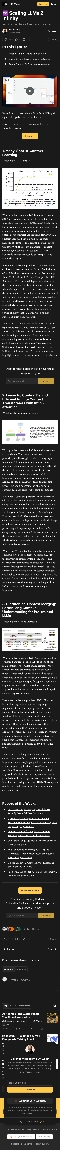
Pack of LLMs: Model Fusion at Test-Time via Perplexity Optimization (32, 874)
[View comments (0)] (17, 39)
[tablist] (15, 969)
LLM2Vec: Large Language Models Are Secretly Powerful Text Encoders (29, 811)
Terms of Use (46, 1107)
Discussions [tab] (24, 1005)
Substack (15, 1143)
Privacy (27, 1129)
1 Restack (36, 929)
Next (50, 949)
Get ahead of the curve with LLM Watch (22, 1021)
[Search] (55, 1006)
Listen (54, 31)
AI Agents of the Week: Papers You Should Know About (21, 1015)
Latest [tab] (13, 1005)
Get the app (44, 1136)
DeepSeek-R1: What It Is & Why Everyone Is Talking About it (21, 1037)
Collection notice (49, 1129)
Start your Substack (22, 1136)
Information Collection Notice (39, 1110)
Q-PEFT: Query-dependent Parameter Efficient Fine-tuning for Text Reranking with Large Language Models (32, 822)
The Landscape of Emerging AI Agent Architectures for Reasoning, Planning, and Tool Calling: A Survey (31, 853)
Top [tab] (5, 1005)
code (34, 622)
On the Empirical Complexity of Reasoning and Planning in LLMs (31, 865)
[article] (30, 1021)
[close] (51, 1046)
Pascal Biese (15, 30)
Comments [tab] (9, 969)
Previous (11, 949)
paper (26, 161)
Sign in (54, 4)
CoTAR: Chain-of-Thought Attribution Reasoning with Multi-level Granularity (29, 833)
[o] (30, 91)
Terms (36, 1129)
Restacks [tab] (21, 969)
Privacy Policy (32, 1113)
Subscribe (43, 4)
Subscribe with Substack (32, 1100)
